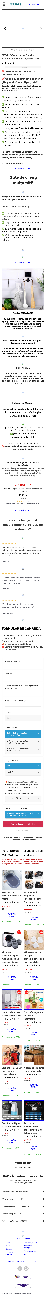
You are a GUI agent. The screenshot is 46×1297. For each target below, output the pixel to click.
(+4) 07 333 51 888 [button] (23, 1238)
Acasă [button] (7, 1242)
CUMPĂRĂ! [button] (34, 5)
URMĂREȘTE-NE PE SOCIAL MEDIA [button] (23, 1262)
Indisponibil (23, 67)
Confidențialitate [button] (30, 1242)
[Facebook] (19, 1268)
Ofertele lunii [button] (10, 1246)
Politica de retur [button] (30, 1251)
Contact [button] (8, 1249)
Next (41, 28)
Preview (5, 28)
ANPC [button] (26, 1254)
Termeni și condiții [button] (28, 1246)
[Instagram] (26, 1268)
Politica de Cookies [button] (9, 1253)
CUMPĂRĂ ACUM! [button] (23, 169)
